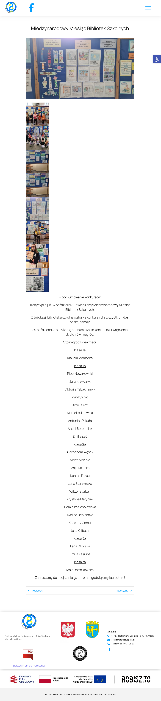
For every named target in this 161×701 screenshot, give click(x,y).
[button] (157, 59)
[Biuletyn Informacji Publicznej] (28, 654)
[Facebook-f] (31, 7)
